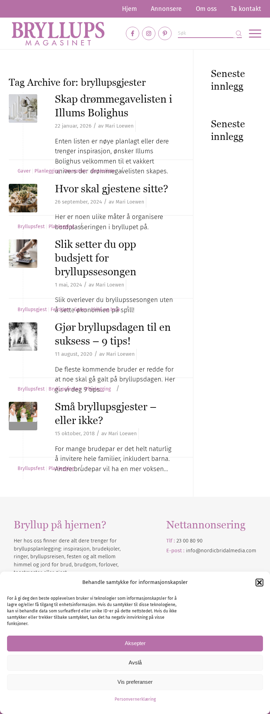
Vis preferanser (135, 682)
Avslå (135, 662)
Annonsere (166, 9)
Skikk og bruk (105, 309)
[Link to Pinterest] (165, 33)
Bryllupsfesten (65, 389)
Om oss (206, 9)
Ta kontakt (246, 9)
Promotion (75, 171)
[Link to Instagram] (148, 33)
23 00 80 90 (189, 541)
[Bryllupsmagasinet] (58, 33)
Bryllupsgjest (32, 309)
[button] (259, 582)
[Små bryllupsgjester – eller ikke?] (23, 416)
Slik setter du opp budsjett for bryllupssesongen (95, 258)
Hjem (129, 9)
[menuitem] (129, 9)
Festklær (60, 309)
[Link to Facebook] (132, 33)
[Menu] (251, 33)
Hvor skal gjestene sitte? (111, 188)
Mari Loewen (119, 126)
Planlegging (47, 171)
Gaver (24, 171)
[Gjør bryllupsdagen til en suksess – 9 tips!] (23, 336)
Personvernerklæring (135, 699)
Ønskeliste (103, 171)
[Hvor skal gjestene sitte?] (23, 198)
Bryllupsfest (31, 226)
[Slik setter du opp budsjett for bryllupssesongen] (23, 253)
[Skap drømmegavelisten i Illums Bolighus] (23, 108)
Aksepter (135, 643)
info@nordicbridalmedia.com (221, 550)
